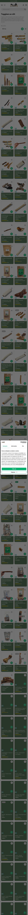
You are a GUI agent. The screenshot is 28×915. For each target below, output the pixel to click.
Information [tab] (14, 446)
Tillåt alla (14, 468)
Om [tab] (23, 446)
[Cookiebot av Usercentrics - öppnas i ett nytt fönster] (20, 442)
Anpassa (13, 472)
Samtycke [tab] (5, 446)
